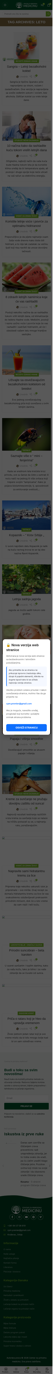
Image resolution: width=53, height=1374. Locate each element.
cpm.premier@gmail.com (19, 703)
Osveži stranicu (27, 727)
